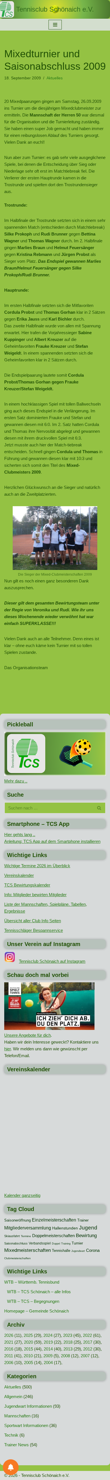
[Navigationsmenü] (55, 24)
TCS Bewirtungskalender (27, 885)
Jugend (88, 1228)
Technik (11, 1435)
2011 (8, 1355)
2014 (48, 1349)
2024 (47, 1335)
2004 (48, 1362)
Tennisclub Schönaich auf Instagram (52, 961)
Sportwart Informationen (26, 1425)
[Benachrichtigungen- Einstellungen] (11, 1467)
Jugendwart (78, 1251)
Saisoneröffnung (17, 1220)
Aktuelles (55, 78)
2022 (87, 1335)
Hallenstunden (65, 1228)
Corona (93, 1250)
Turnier (77, 1243)
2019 (48, 1342)
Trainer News (16, 1444)
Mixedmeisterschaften (27, 1250)
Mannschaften (17, 1415)
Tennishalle (61, 1250)
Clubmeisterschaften (17, 1258)
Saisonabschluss (16, 1243)
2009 (47, 1355)
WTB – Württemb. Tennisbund (31, 1282)
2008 (65, 1355)
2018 (67, 1342)
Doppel (56, 1243)
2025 (28, 1335)
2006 (8, 1362)
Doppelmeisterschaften (53, 1235)
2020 (28, 1342)
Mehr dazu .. (15, 781)
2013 (67, 1349)
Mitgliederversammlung (27, 1227)
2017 (87, 1342)
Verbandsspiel (40, 1243)
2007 (85, 1355)
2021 (8, 1342)
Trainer (83, 1220)
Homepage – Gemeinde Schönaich (36, 1311)
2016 (8, 1349)
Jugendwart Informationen (28, 1406)
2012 (87, 1349)
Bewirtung (86, 1235)
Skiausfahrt (12, 1236)
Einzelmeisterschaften (54, 1220)
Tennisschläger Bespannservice (33, 930)
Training (66, 1243)
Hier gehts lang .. (19, 834)
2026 (8, 1335)
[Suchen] (99, 808)
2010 (28, 1355)
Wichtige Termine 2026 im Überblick (37, 865)
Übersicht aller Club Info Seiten (32, 920)
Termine (26, 1236)
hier (7, 1048)
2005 (28, 1362)
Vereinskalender (19, 875)
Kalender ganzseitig (22, 1195)
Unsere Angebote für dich (27, 1035)
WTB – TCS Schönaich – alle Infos (39, 1291)
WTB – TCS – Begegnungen (33, 1301)
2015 (28, 1349)
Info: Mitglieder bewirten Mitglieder (35, 894)
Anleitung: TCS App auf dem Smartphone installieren (52, 841)
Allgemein (13, 1396)
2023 (67, 1335)
